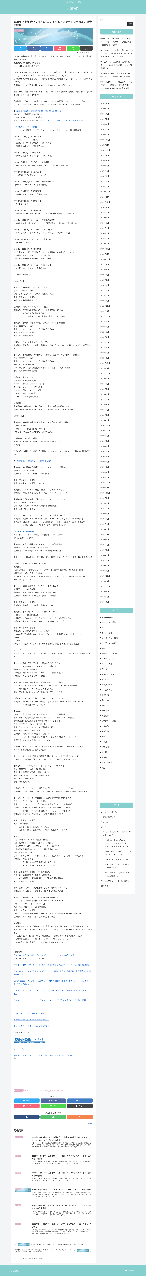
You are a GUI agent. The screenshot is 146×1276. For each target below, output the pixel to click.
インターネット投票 (110, 638)
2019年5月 (104, 519)
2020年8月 (104, 441)
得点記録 (105, 716)
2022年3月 (104, 353)
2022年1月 (104, 358)
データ (104, 669)
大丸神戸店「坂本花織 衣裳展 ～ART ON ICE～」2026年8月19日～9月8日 (115, 75)
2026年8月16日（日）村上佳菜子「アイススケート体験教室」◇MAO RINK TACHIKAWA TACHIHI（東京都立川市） (116, 85)
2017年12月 (105, 576)
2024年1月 (104, 244)
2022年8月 (104, 327)
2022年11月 (105, 311)
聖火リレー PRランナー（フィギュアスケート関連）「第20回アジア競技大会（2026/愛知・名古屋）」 (116, 42)
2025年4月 (104, 171)
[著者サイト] (27, 1117)
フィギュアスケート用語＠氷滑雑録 (115, 881)
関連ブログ (105, 886)
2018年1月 (104, 571)
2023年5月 (104, 280)
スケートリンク (108, 659)
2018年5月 (104, 555)
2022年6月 (104, 337)
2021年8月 (104, 384)
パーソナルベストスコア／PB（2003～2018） (117, 866)
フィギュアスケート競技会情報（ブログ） (31, 1013)
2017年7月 (104, 597)
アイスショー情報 (109, 622)
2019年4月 (104, 524)
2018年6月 (104, 550)
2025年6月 (104, 166)
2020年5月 (104, 457)
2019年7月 (104, 508)
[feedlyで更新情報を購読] (53, 1117)
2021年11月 (105, 368)
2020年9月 (104, 436)
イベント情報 (107, 633)
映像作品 (105, 726)
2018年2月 (104, 566)
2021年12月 (105, 363)
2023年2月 (104, 296)
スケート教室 (107, 664)
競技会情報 (106, 747)
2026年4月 (104, 124)
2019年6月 (104, 514)
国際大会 (105, 705)
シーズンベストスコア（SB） (117, 860)
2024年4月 (104, 228)
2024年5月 (104, 223)
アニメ (104, 627)
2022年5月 (104, 342)
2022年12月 (105, 306)
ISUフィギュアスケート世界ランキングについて (117, 833)
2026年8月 (104, 103)
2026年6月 (104, 114)
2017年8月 (104, 592)
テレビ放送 (106, 679)
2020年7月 (104, 446)
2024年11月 (105, 197)
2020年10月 (105, 431)
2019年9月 (104, 498)
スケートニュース (109, 648)
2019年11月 (105, 488)
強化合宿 (105, 711)
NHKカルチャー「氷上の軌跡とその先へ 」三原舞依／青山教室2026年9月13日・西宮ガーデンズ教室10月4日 (116, 53)
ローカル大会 (19, 1090)
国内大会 (54, 1090)
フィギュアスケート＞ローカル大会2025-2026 (64, 121)
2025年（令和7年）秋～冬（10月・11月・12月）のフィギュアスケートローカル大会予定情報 (51, 965)
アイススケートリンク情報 (26, 127)
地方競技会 (63, 1090)
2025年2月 (104, 181)
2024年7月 (104, 212)
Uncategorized (107, 617)
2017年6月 (104, 602)
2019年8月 (104, 503)
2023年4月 (104, 285)
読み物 (104, 757)
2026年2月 (104, 129)
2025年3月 (104, 176)
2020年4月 (104, 462)
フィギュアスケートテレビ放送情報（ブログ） (32, 1026)
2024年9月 (104, 207)
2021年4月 (104, 405)
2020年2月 (104, 472)
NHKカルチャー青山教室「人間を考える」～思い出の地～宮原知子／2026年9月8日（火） (116, 65)
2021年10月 (105, 373)
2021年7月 (104, 389)
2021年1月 (104, 420)
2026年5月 (104, 119)
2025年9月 (104, 155)
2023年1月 (104, 301)
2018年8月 (104, 540)
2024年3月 (104, 233)
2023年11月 (105, 254)
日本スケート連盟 (109, 721)
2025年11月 (105, 145)
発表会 (104, 742)
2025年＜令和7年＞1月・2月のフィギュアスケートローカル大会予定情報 (44, 955)
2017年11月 (105, 581)
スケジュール (106, 822)
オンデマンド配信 (109, 643)
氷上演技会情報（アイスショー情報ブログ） (31, 1020)
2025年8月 (104, 161)
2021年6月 (104, 394)
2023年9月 (104, 264)
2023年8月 (104, 270)
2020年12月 (105, 425)
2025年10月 (105, 150)
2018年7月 (104, 545)
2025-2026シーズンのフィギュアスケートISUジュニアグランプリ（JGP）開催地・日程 (50, 1000)
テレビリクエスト (109, 674)
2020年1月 (104, 477)
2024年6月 (104, 218)
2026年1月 (104, 135)
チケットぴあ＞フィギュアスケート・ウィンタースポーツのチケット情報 (43, 1055)
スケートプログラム (110, 653)
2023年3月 (104, 290)
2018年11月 (105, 534)
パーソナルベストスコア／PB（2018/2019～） (117, 874)
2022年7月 (104, 332)
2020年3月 (104, 467)
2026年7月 (104, 109)
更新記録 (105, 731)
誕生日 (104, 752)
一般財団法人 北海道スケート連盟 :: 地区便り (33, 461)
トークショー (107, 685)
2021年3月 (104, 410)
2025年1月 (104, 187)
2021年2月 (104, 415)
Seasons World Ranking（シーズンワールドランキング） (118, 853)
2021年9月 (104, 379)
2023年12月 (105, 249)
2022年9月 (104, 322)
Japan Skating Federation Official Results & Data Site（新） (39, 111)
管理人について (109, 817)
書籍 (103, 737)
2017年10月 (105, 586)
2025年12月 (105, 140)
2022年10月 (105, 316)
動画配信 (105, 695)
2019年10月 (105, 493)
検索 (102, 20)
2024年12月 (105, 192)
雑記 (103, 768)
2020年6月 (104, 451)
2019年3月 (104, 529)
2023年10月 (105, 259)
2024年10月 (105, 202)
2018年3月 (104, 560)
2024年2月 (104, 238)
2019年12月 (105, 482)
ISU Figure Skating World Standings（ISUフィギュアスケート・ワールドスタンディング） (118, 843)
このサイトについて (109, 812)
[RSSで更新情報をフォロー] (80, 1117)
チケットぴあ (19, 1049)
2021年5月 (104, 399)
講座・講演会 (107, 762)
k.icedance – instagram (24, 531)
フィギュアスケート (32, 1090)
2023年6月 (104, 275)
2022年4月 (104, 347)
